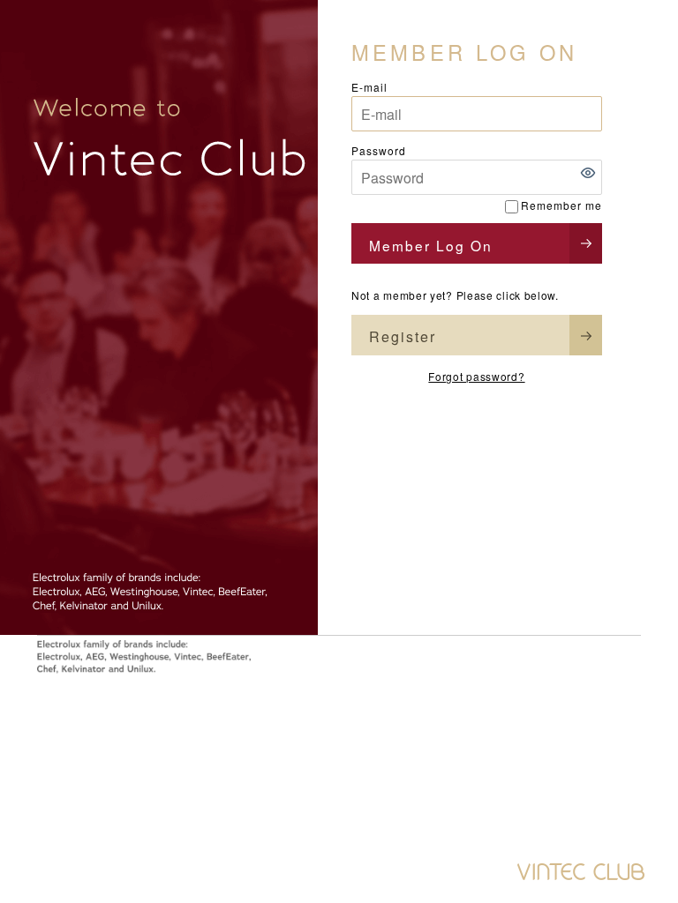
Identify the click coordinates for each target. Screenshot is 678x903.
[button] (588, 173)
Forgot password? (476, 376)
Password (378, 150)
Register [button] (402, 336)
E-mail (369, 86)
